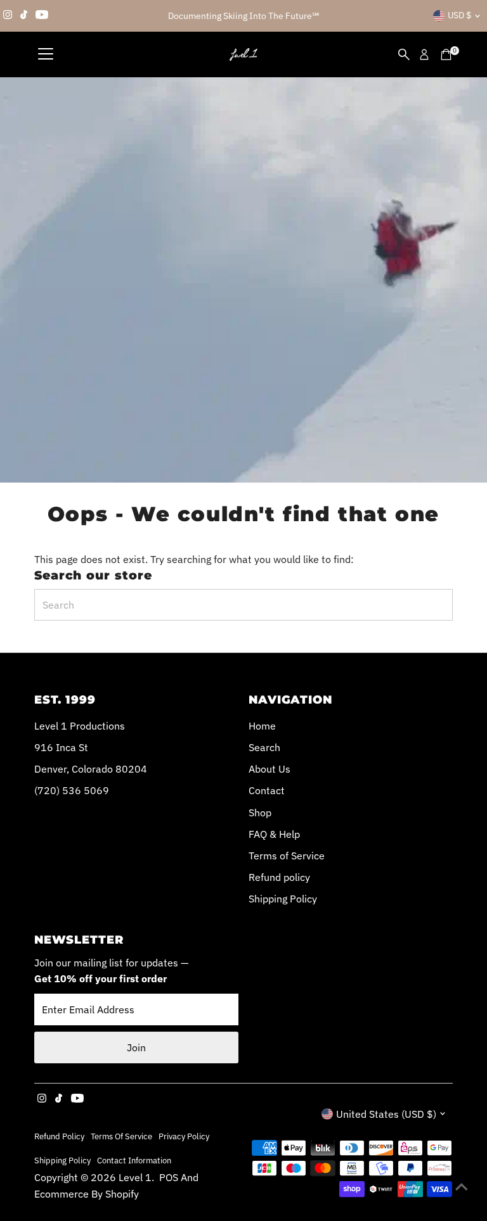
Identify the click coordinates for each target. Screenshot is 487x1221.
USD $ (459, 15)
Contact (267, 790)
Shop (260, 812)
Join (136, 1047)
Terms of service (121, 1136)
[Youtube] (41, 16)
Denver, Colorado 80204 (90, 768)
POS (168, 1177)
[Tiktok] (23, 16)
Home (262, 725)
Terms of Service (287, 855)
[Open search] (404, 54)
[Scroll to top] (461, 1186)
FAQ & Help (274, 834)
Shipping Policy (283, 898)
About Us (269, 768)
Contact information (134, 1160)
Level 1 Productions (79, 725)
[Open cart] (446, 54)
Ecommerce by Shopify (86, 1193)
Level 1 (135, 1177)
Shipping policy (62, 1160)
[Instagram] (7, 16)
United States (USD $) (386, 1114)
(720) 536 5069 (71, 790)
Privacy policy (184, 1136)
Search (264, 747)
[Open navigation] (45, 54)
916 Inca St (61, 747)
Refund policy (279, 877)
